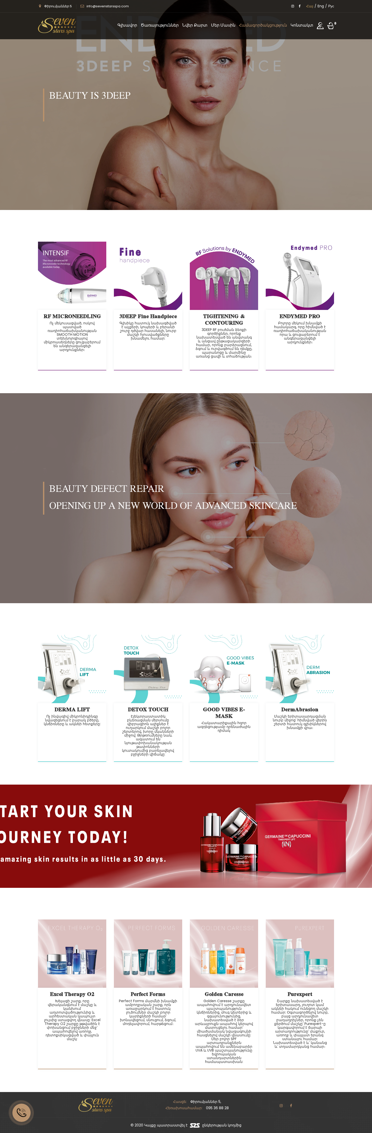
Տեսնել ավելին (186, 230)
